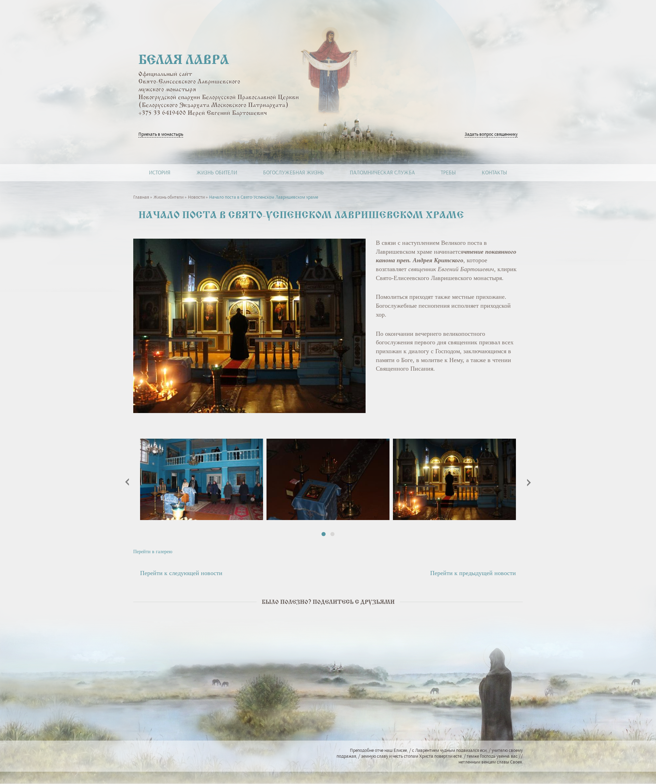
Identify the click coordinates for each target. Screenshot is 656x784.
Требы (448, 172)
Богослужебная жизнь (293, 172)
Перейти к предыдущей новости (473, 573)
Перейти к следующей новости (181, 573)
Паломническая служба (382, 172)
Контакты (494, 172)
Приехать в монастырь (160, 134)
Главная (141, 197)
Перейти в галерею (152, 551)
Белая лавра (183, 60)
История (159, 172)
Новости (196, 197)
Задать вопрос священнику (491, 134)
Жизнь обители (216, 172)
